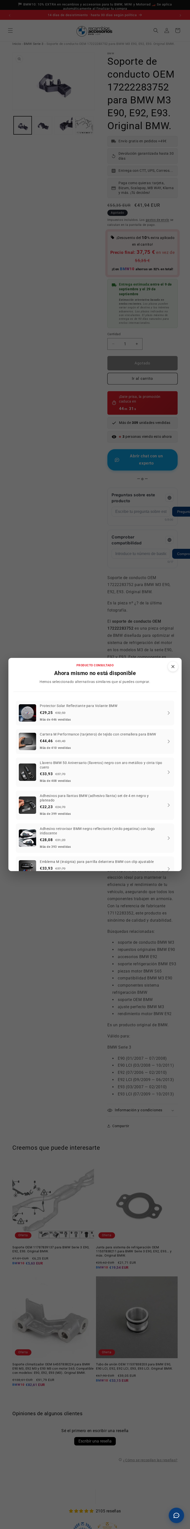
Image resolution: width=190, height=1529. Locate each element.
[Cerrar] (173, 667)
